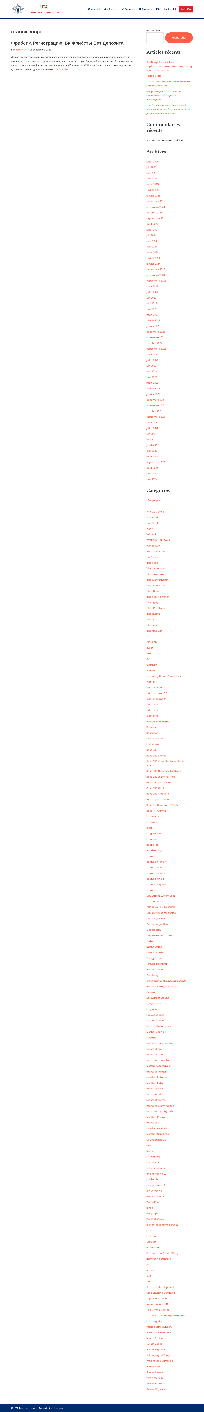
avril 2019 (151, 479)
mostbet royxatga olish (160, 1111)
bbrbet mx (152, 744)
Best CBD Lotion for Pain (160, 776)
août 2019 (152, 468)
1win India (151, 534)
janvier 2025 (153, 195)
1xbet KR (151, 619)
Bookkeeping (154, 850)
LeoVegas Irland (155, 1020)
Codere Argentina (157, 924)
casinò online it (155, 878)
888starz (151, 665)
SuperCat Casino (156, 1298)
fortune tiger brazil (157, 963)
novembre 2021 (155, 405)
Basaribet (152, 733)
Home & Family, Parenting (161, 986)
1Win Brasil (152, 517)
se (147, 1264)
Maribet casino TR (157, 1032)
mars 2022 (152, 382)
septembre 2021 (155, 416)
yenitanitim (153, 1366)
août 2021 (152, 422)
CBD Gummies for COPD (160, 907)
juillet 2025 (152, 161)
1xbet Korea (153, 613)
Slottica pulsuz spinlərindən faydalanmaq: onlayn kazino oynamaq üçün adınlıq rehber (169, 66)
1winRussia (152, 557)
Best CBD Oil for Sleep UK (161, 782)
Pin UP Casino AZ (156, 1196)
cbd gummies (154, 901)
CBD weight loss (155, 918)
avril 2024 (151, 246)
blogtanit (151, 839)
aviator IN (152, 704)
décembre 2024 (155, 201)
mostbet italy (154, 1088)
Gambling (152, 975)
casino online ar (155, 873)
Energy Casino (154, 958)
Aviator (150, 681)
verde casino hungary (159, 1326)
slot (148, 1275)
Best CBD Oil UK (155, 788)
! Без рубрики (153, 500)
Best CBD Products (157, 793)
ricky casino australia (158, 1258)
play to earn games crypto (162, 1224)
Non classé (152, 1162)
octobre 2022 (154, 343)
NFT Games (153, 1156)
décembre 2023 (155, 269)
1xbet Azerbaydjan (157, 579)
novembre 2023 (155, 275)
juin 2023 (151, 297)
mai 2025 (151, 173)
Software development (160, 1287)
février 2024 (153, 258)
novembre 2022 (155, 337)
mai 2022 (151, 371)
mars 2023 (152, 314)
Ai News (151, 670)
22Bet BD (151, 642)
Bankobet (152, 727)
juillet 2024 (152, 229)
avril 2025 (151, 178)
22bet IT (151, 647)
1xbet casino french (157, 596)
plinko (149, 1230)
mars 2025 (152, 184)
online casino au (156, 1168)
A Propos (112, 9)
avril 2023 (151, 309)
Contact (164, 9)
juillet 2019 (152, 473)
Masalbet (152, 1037)
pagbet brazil (154, 1179)
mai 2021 (151, 439)
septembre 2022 (156, 348)
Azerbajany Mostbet (158, 721)
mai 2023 (151, 303)
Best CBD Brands (156, 755)
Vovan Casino (154, 1338)
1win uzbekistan (155, 551)
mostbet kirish (154, 1094)
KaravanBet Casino (157, 997)
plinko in (151, 1236)
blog (149, 827)
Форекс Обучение (156, 1389)
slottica (151, 1281)
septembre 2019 (156, 462)
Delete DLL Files (155, 952)
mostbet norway (156, 1100)
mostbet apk (154, 1049)
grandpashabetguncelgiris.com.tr (166, 981)
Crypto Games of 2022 (159, 935)
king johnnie (153, 1009)
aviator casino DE (156, 693)
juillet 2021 (152, 428)
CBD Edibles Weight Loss (160, 895)
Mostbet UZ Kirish (156, 1128)
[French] (174, 9)
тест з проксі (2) (155, 1378)
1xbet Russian (154, 631)
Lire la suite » (62, 69)
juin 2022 (151, 365)
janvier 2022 (153, 394)
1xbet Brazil (152, 591)
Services (130, 9)
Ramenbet (152, 1247)
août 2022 (152, 354)
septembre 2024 (156, 218)
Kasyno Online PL (156, 1003)
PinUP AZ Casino (155, 1219)
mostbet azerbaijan (158, 1060)
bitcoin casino (154, 816)
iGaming (151, 992)
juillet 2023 (152, 292)
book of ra (152, 844)
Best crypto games (157, 799)
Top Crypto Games (157, 1310)
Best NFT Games (156, 810)
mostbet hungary (156, 1071)
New (149, 1145)
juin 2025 (151, 167)
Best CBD (151, 750)
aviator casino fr (156, 699)
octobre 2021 (154, 411)
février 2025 (153, 190)
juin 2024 (151, 235)
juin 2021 (151, 434)
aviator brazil (154, 687)
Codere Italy (153, 929)
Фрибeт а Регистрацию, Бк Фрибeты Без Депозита (67, 43)
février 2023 (153, 320)
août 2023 (152, 286)
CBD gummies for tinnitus (161, 912)
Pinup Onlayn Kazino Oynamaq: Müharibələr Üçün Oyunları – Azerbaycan (164, 95)
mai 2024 (151, 241)
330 (148, 653)
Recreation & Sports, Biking (162, 1253)
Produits (147, 9)
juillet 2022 (152, 360)
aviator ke (152, 710)
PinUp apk (152, 1213)
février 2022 (153, 388)
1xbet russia (153, 625)
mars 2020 (152, 456)
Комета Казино (154, 1372)
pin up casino (154, 1190)
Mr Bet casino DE (156, 1139)
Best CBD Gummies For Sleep (163, 771)
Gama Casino (154, 969)
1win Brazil (152, 523)
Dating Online (154, 947)
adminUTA (20, 49)
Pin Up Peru (153, 1202)
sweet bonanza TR (157, 1304)
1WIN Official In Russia (158, 540)
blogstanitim (154, 833)
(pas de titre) (154, 75)
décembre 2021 (155, 399)
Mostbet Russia (155, 1117)
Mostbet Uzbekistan (158, 1134)
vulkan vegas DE (155, 1349)
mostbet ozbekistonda (160, 1105)
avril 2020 (151, 450)
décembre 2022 (155, 331)
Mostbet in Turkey (157, 1077)
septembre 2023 (156, 280)
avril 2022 (151, 377)
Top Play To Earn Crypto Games (165, 1315)
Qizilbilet (151, 1241)
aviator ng (152, 716)
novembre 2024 (155, 207)
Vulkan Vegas (154, 1344)
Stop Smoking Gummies (160, 1292)
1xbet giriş (152, 602)
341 (148, 659)
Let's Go (186, 9)
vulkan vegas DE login (158, 1355)
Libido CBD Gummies (158, 1026)
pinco (149, 1207)
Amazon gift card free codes (163, 676)
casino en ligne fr (156, 861)
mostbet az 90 (155, 1054)
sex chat (151, 1270)
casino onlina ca (156, 867)
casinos (151, 890)
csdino (150, 941)
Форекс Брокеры (155, 1383)
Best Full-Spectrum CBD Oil (162, 805)
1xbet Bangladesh (156, 585)
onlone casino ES (156, 1173)
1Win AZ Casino (155, 511)
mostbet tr (153, 1122)
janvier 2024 (153, 263)
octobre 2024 (154, 212)
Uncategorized (155, 1321)
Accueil (95, 9)
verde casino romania (159, 1332)
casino (150, 856)
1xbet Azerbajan (155, 574)
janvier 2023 (153, 326)
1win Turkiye (153, 545)
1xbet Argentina (155, 568)
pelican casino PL (156, 1185)
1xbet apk (152, 562)
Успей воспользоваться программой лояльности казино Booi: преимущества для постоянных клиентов (168, 109)
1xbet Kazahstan (156, 608)
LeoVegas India (155, 1015)
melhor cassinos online (159, 1043)
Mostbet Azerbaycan (158, 1066)
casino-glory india (157, 884)
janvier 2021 (153, 445)
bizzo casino (153, 822)
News (149, 1151)
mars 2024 (152, 252)
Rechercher (153, 30)
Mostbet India (154, 1083)
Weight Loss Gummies (159, 1360)
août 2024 (152, 224)
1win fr (149, 528)
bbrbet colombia (156, 738)
